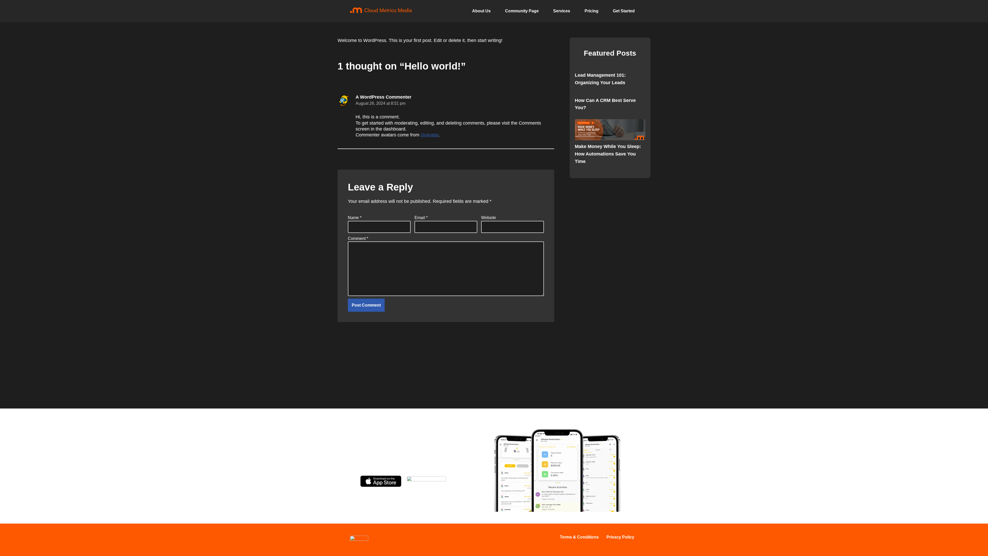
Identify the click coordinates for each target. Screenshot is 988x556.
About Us (481, 11)
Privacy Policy (620, 537)
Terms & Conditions (579, 537)
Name (354, 217)
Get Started (624, 11)
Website (488, 217)
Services (561, 11)
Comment (358, 238)
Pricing (591, 11)
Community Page (522, 11)
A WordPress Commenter (383, 97)
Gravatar (429, 134)
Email (421, 217)
